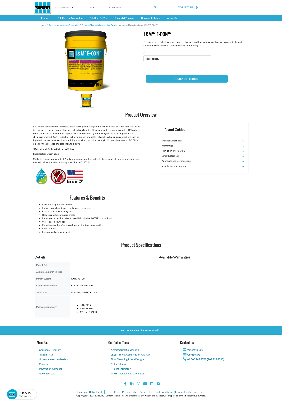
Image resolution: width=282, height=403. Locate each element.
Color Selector (119, 363)
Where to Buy (195, 349)
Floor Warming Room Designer (128, 359)
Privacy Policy (130, 391)
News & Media (47, 373)
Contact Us (193, 354)
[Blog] (158, 384)
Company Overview (50, 349)
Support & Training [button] (124, 18)
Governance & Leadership (53, 359)
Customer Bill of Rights (90, 391)
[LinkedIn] (151, 384)
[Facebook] (125, 384)
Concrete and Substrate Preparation (63, 25)
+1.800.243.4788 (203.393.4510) (205, 359)
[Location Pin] (196, 7)
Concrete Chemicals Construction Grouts (99, 25)
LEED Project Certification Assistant (131, 354)
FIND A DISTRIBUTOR (186, 79)
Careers (43, 363)
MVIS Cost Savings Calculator (127, 373)
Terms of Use (112, 391)
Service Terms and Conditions (156, 391)
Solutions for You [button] (98, 18)
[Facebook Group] (132, 384)
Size (145, 53)
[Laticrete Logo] (42, 7)
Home (43, 25)
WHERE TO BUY (186, 7)
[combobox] (133, 7)
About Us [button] (172, 18)
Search (155, 7)
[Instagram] (138, 384)
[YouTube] (145, 384)
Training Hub (46, 354)
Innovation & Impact (50, 368)
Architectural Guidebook (125, 349)
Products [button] (45, 18)
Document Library (150, 18)
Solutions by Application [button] (70, 18)
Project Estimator (121, 368)
